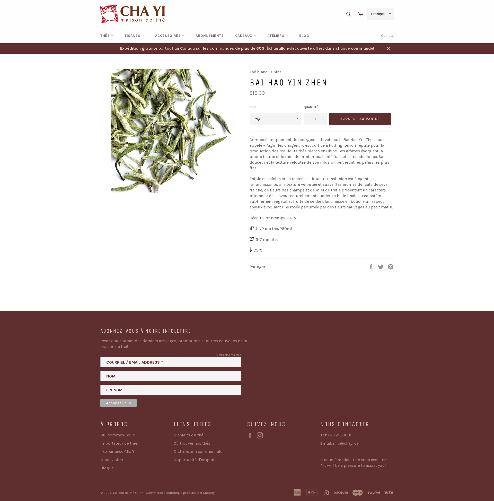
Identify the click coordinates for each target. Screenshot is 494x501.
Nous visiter (111, 459)
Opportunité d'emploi (194, 459)
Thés (105, 35)
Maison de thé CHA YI (129, 493)
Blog (304, 35)
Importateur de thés (119, 443)
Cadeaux (244, 35)
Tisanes (133, 35)
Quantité (311, 107)
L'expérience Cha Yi (118, 451)
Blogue (107, 467)
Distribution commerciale (198, 451)
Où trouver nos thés (192, 443)
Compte (387, 36)
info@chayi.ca (345, 443)
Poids (254, 107)
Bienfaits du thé (188, 435)
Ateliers (276, 35)
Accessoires (168, 35)
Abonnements (210, 35)
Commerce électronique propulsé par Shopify (180, 493)
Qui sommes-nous (117, 435)
